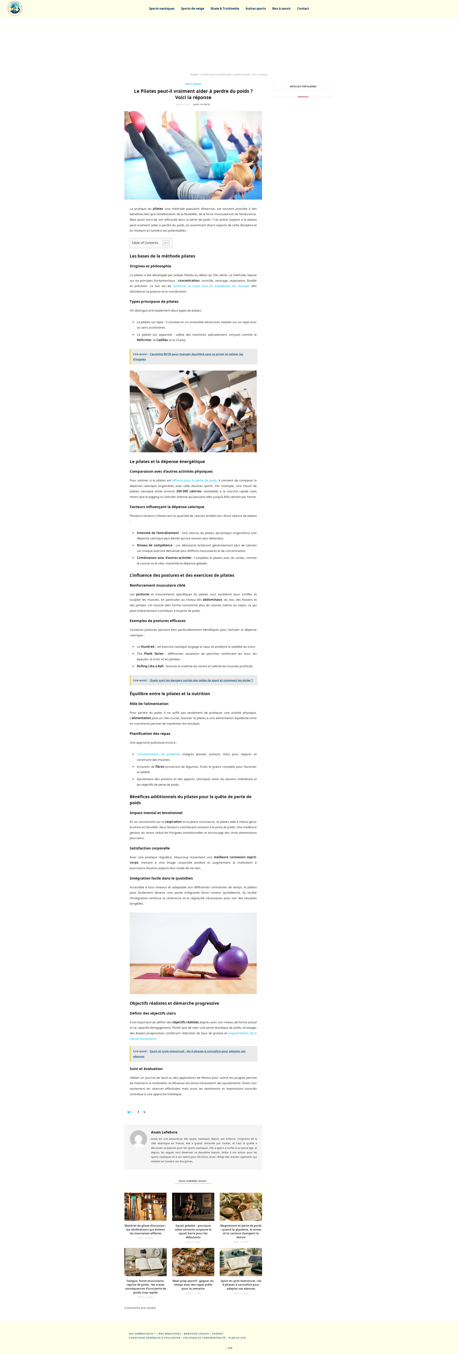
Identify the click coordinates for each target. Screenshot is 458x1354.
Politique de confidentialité (204, 1337)
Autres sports (256, 8)
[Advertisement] (229, 45)
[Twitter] (144, 1112)
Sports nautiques (161, 8)
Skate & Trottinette (225, 8)
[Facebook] (138, 1112)
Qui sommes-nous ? (142, 1333)
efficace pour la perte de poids (194, 480)
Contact (303, 8)
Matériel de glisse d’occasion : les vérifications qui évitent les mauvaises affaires (145, 1229)
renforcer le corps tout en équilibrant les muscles (211, 286)
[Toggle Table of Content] (164, 243)
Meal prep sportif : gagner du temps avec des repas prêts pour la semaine (193, 1285)
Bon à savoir (281, 8)
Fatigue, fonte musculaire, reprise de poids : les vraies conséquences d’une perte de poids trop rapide (145, 1286)
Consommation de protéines (158, 754)
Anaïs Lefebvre (201, 104)
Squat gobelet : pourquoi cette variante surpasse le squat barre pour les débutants (193, 1231)
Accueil (194, 74)
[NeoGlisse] (15, 9)
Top (229, 1348)
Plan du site (237, 1337)
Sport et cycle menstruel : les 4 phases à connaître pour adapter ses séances (241, 1285)
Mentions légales (196, 1333)
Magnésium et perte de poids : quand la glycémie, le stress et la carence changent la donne (241, 1231)
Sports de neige (192, 8)
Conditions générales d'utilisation (155, 1337)
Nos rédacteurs (170, 1333)
